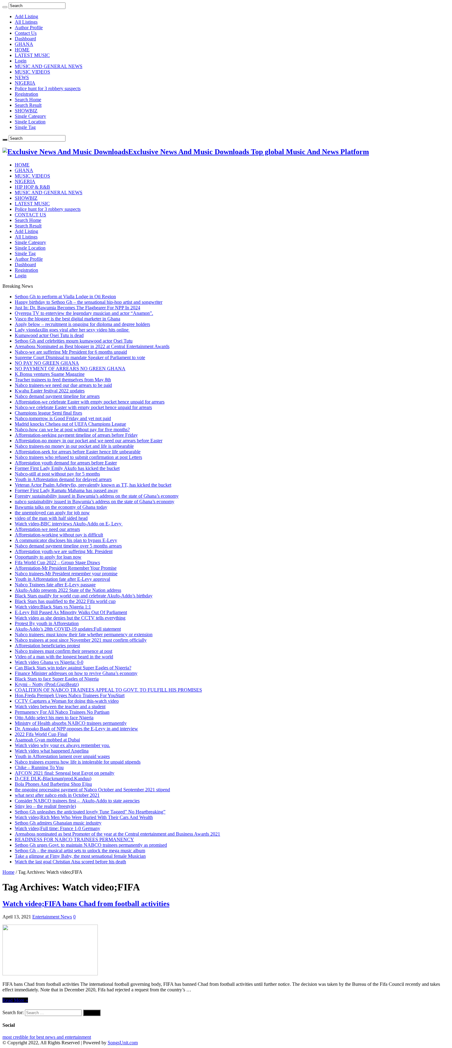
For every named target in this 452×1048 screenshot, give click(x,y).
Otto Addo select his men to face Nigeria (54, 717)
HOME (22, 49)
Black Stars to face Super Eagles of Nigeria (57, 678)
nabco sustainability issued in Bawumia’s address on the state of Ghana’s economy (94, 501)
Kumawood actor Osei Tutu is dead (49, 335)
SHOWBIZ (26, 110)
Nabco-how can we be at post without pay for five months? (72, 429)
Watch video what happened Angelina (52, 750)
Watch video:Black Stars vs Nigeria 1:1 (53, 606)
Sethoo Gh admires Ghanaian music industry (58, 822)
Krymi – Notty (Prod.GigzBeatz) (47, 684)
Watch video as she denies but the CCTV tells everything (70, 617)
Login (20, 60)
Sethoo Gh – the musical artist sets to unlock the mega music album (80, 850)
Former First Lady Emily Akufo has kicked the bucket (67, 468)
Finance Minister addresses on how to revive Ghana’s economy (76, 673)
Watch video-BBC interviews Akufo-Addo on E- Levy (69, 523)
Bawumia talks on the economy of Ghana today (61, 507)
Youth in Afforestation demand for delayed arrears (63, 479)
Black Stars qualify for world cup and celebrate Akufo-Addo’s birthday (84, 595)
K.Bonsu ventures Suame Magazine (50, 374)
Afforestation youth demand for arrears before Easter (66, 462)
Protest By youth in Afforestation (47, 623)
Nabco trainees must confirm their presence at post (63, 651)
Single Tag (25, 127)
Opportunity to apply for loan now (48, 557)
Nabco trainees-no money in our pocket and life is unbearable (74, 446)
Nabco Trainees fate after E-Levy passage (55, 584)
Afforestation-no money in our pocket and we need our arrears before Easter (88, 440)
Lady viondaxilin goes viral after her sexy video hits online (72, 329)
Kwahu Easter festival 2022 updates (50, 390)
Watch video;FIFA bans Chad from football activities (85, 904)
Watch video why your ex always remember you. (62, 745)
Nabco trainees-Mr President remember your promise (66, 573)
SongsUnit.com (123, 1042)
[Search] (4, 7)
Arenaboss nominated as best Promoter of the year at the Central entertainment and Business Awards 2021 (117, 834)
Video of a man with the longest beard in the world (64, 656)
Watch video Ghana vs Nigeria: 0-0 (49, 662)
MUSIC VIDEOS (32, 71)
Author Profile (29, 27)
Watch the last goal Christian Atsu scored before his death (70, 861)
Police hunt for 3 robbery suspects (48, 88)
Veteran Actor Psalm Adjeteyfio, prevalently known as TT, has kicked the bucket (93, 485)
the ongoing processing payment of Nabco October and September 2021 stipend (92, 789)
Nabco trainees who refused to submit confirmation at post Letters (78, 457)
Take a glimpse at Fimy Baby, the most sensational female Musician (80, 856)
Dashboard (25, 38)
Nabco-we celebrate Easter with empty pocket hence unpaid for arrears (83, 407)
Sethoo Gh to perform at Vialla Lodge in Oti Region (65, 296)
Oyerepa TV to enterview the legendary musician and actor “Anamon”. (84, 313)
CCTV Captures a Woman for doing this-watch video (67, 701)
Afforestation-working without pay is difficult (59, 534)
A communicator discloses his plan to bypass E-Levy (66, 540)
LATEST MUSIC (32, 55)
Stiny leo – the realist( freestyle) (45, 806)
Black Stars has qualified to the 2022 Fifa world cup (65, 601)
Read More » (15, 1000)
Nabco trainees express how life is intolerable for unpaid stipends (78, 762)
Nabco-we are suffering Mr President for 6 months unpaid (71, 352)
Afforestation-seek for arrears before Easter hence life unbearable (78, 451)
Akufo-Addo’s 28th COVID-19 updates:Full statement (68, 629)
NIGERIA (25, 83)
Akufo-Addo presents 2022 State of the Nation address (68, 590)
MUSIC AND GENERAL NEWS (48, 66)
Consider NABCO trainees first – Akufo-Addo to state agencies (77, 800)
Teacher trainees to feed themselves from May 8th (63, 379)
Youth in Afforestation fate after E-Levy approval (62, 579)
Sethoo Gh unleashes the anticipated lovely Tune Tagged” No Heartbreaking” (90, 811)
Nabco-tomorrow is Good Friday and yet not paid (63, 418)
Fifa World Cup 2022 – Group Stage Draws (57, 562)
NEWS (22, 77)
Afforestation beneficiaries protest (47, 645)
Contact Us (26, 33)
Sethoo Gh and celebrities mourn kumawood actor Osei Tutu (74, 340)
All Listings (26, 22)
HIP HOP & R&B (32, 187)
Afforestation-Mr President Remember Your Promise (66, 568)
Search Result (28, 105)
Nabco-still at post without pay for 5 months (57, 473)
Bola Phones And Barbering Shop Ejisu (53, 784)
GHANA (24, 44)
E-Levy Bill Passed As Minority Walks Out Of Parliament (71, 612)
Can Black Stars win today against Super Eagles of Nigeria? (73, 667)
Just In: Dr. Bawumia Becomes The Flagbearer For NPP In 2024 (77, 307)
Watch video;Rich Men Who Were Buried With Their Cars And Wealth (84, 817)
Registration (26, 94)
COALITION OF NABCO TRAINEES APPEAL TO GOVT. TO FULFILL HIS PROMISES (108, 690)
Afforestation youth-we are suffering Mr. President (64, 551)
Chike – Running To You (39, 767)
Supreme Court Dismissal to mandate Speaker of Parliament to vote (80, 357)
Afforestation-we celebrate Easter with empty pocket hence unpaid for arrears (90, 401)
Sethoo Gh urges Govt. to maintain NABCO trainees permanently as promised (91, 845)
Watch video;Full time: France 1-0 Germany (57, 828)
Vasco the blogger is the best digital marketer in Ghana (67, 318)
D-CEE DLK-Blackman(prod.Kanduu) (53, 778)
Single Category (30, 116)
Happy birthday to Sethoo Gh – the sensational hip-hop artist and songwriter (88, 302)
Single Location (30, 121)
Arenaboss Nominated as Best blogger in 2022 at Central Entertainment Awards (92, 346)
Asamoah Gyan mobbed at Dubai (47, 739)
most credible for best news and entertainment (46, 1037)
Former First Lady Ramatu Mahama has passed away (66, 490)
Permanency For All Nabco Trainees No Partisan (62, 712)
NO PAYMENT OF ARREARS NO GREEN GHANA (70, 368)
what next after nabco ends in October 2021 (57, 795)
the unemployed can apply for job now (52, 512)
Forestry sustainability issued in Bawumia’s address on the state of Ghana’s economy (97, 496)
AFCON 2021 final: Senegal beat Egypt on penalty (64, 773)
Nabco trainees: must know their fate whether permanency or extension (84, 634)
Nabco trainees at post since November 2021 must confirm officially (81, 640)
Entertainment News (52, 916)
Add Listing (26, 16)
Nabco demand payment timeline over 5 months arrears (68, 545)
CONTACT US (30, 214)
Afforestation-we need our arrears (47, 529)
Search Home (28, 99)
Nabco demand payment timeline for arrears (57, 396)
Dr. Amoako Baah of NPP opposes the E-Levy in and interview (76, 728)
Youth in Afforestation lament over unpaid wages (62, 756)
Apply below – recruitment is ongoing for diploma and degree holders (82, 324)
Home (8, 872)
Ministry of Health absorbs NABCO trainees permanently (71, 723)
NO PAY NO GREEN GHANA (47, 363)
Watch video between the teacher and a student (60, 706)
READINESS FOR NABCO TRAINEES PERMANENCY (74, 839)
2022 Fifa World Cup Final (41, 734)
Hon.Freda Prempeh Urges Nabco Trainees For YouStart (70, 695)
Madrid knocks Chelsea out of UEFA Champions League (70, 424)
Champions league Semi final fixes (48, 413)
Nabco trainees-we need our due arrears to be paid (63, 385)
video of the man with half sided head (51, 518)
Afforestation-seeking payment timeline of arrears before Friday (76, 435)
